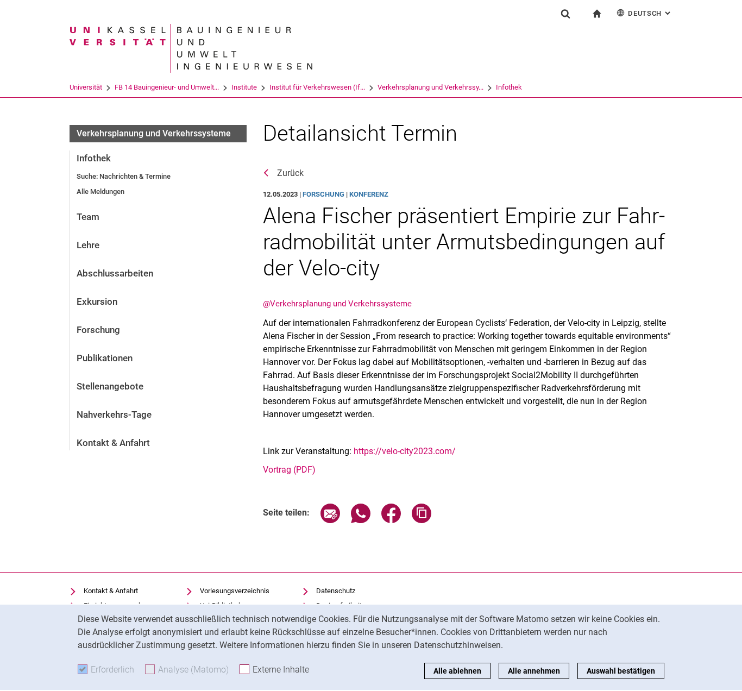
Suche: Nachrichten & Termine (124, 176)
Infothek (509, 87)
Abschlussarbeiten (115, 273)
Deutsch (650, 13)
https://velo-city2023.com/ (405, 451)
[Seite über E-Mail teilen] (330, 520)
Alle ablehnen (457, 671)
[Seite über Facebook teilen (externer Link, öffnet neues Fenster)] (391, 520)
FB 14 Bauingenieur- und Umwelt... (167, 87)
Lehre (88, 245)
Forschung (98, 329)
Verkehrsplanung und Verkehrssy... (430, 87)
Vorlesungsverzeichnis (234, 591)
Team (88, 216)
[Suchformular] (565, 13)
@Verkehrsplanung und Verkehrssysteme (337, 304)
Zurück (290, 173)
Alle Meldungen (100, 191)
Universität (86, 87)
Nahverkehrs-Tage (114, 414)
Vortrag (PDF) (289, 469)
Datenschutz (335, 591)
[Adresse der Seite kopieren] (421, 520)
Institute (244, 87)
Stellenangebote (110, 386)
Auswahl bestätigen (621, 671)
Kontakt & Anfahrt (113, 442)
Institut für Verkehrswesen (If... (317, 87)
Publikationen (105, 358)
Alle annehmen (534, 671)
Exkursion (97, 301)
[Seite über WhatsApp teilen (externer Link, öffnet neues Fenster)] (360, 520)
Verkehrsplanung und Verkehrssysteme (154, 133)
